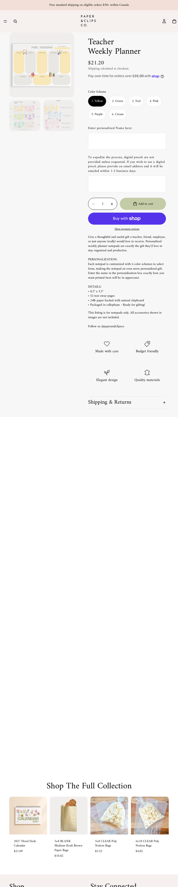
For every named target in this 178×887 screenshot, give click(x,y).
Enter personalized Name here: (110, 128)
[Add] (40, 827)
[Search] (15, 21)
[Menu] (5, 21)
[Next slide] (42, 815)
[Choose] (80, 827)
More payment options (127, 229)
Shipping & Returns (109, 402)
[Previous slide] (14, 815)
